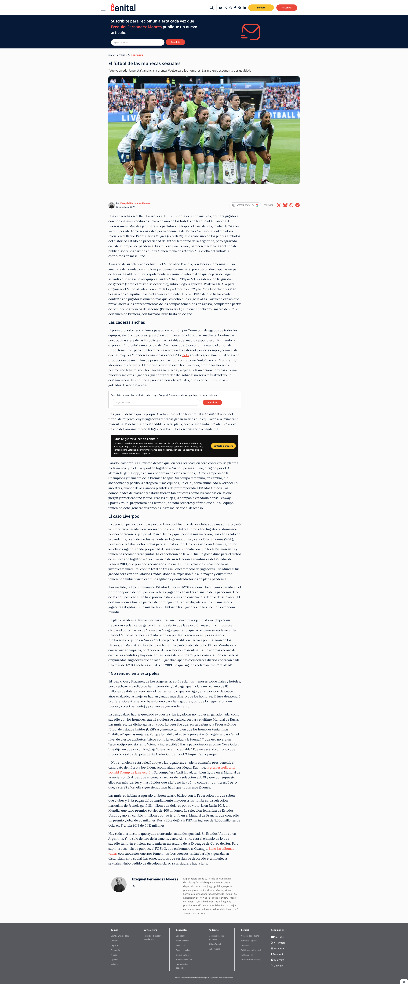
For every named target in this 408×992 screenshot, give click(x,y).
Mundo (114, 954)
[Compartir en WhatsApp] (291, 205)
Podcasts (213, 930)
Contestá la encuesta (223, 445)
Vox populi (180, 935)
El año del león (182, 940)
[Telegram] (239, 7)
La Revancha (214, 948)
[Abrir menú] (103, 9)
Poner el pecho (182, 950)
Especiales (181, 930)
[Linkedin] (245, 7)
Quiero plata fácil (183, 954)
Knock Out (180, 945)
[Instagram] (230, 7)
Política (114, 964)
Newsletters (150, 930)
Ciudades (115, 940)
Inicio (111, 55)
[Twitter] (225, 7)
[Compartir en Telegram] (297, 205)
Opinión (114, 959)
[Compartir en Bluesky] (285, 205)
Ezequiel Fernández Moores (135, 203)
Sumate (261, 7)
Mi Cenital (286, 7)
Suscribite (175, 42)
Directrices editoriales (251, 959)
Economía (115, 950)
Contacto (245, 945)
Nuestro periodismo (250, 935)
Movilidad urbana (184, 959)
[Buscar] (212, 7)
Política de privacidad (251, 950)
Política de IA (247, 954)
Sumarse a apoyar (249, 940)
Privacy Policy (212, 978)
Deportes (137, 55)
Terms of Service (224, 978)
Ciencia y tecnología (120, 935)
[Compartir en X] (279, 205)
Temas (123, 55)
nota (185, 355)
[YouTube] (220, 7)
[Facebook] (235, 7)
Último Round (214, 944)
